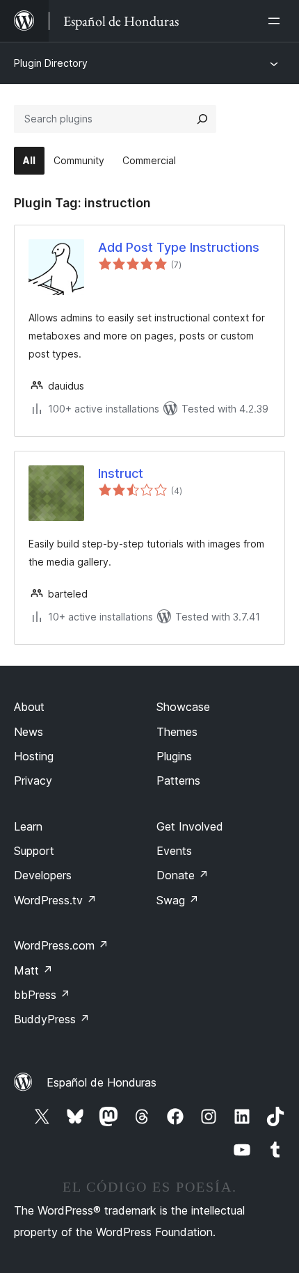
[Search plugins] (202, 119)
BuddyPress (52, 1019)
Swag (177, 900)
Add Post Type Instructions (178, 247)
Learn (28, 826)
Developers (43, 875)
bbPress (42, 995)
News (28, 732)
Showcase (183, 707)
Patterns (178, 780)
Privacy (33, 780)
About (29, 707)
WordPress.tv (55, 900)
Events (174, 851)
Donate (182, 875)
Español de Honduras (101, 1082)
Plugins (174, 756)
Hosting (34, 756)
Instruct (120, 473)
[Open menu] (276, 21)
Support (34, 851)
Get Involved (189, 826)
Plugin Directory (51, 63)
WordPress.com (61, 945)
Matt (33, 970)
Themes (176, 732)
